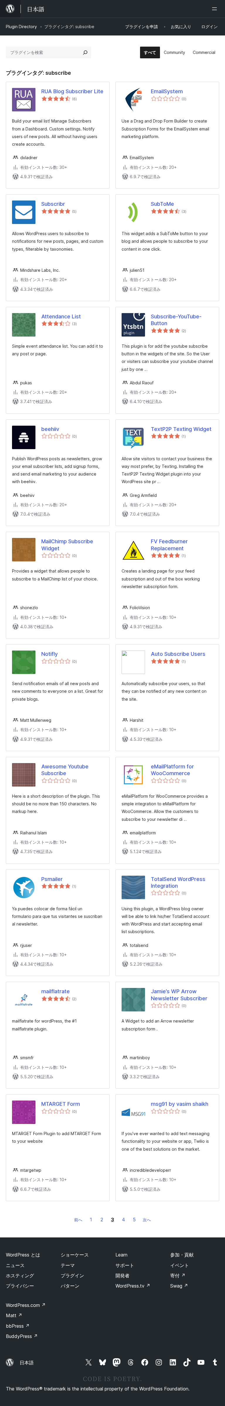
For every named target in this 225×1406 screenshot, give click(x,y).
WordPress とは (23, 1255)
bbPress (18, 1326)
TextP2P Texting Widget (181, 429)
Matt (14, 1315)
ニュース (15, 1265)
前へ (78, 1219)
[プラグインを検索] (85, 52)
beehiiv (50, 429)
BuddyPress (22, 1336)
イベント (179, 1265)
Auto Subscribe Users (178, 654)
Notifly (49, 654)
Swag (179, 1286)
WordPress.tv (132, 1286)
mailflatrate (55, 991)
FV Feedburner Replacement (169, 544)
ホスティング (20, 1275)
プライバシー (20, 1286)
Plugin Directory (21, 26)
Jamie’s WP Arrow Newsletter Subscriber (179, 994)
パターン (70, 1286)
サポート (124, 1265)
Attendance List (61, 316)
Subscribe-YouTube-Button (176, 319)
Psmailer (52, 879)
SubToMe (162, 204)
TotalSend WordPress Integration (178, 882)
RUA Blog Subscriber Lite (72, 91)
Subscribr (53, 204)
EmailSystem (167, 91)
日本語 (27, 1363)
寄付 (177, 1275)
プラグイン (72, 1275)
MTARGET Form (60, 1104)
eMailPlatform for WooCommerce (172, 769)
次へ (147, 1219)
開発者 (122, 1275)
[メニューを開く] (215, 9)
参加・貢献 (182, 1255)
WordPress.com (26, 1305)
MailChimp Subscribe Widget (67, 544)
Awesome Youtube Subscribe (64, 769)
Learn (121, 1255)
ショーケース (75, 1255)
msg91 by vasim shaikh (179, 1104)
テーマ (68, 1265)
